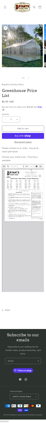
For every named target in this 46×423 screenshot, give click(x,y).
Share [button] (7, 310)
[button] (5, 7)
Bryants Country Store (18, 415)
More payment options (23, 142)
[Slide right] (28, 78)
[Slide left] (17, 78)
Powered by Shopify (34, 415)
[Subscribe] (38, 361)
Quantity (5, 114)
